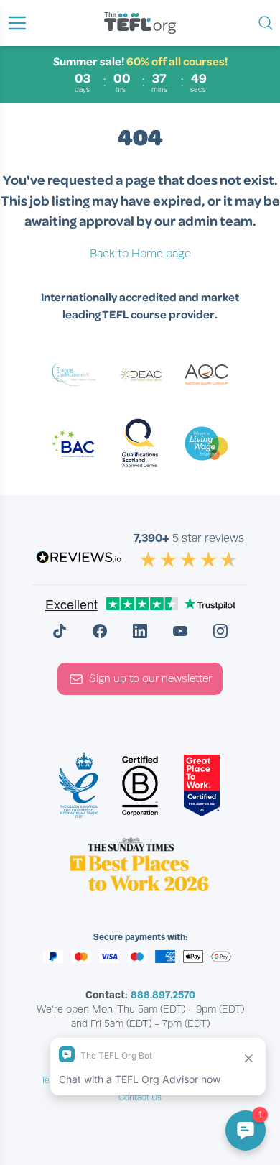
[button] (17, 22)
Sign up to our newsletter (150, 678)
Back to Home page (140, 253)
